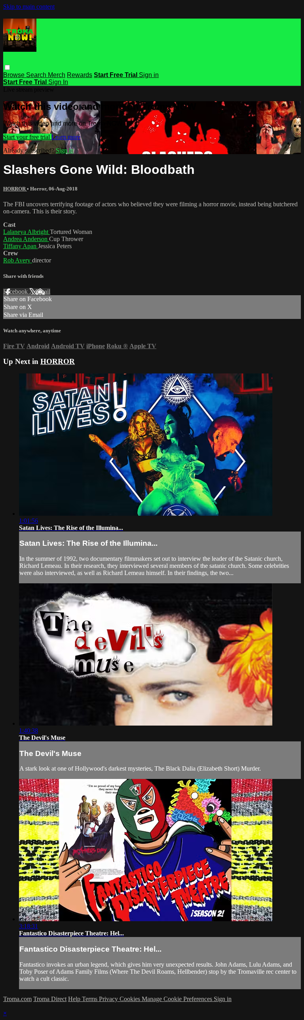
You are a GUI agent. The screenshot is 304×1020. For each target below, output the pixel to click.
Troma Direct (49, 998)
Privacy (109, 998)
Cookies (131, 998)
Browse (14, 75)
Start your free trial (27, 137)
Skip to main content (29, 6)
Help (75, 998)
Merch (56, 75)
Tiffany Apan (20, 246)
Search (37, 75)
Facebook (16, 291)
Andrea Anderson (26, 239)
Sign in (149, 75)
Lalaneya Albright (26, 231)
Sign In (58, 82)
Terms (90, 998)
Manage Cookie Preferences (178, 998)
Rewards (79, 75)
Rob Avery (17, 260)
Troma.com (17, 998)
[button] (7, 67)
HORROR (15, 189)
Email (43, 291)
